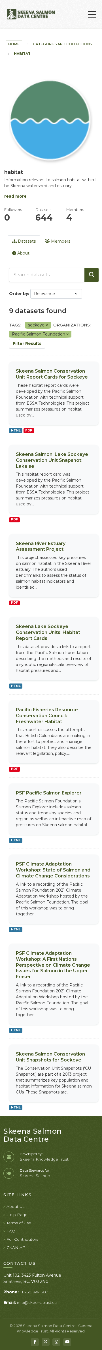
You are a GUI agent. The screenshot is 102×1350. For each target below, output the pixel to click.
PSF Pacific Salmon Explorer (49, 793)
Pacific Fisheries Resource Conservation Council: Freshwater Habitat (47, 715)
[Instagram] (56, 1342)
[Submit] (91, 275)
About (22, 253)
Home (14, 44)
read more (15, 196)
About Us (15, 1206)
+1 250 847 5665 (34, 1292)
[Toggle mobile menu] (92, 14)
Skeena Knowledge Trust (44, 1159)
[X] (46, 1342)
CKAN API (17, 1247)
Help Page (17, 1214)
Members (60, 241)
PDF (28, 430)
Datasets (26, 241)
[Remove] (47, 325)
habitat (22, 54)
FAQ (11, 1231)
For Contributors (22, 1239)
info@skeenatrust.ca (37, 1302)
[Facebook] (35, 1342)
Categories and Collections (62, 44)
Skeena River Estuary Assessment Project (40, 546)
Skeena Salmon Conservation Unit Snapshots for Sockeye (50, 1057)
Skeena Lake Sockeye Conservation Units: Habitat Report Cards (48, 632)
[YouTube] (67, 1342)
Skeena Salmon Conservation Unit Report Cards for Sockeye (52, 374)
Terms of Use (19, 1223)
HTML (15, 430)
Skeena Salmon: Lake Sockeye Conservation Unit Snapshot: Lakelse (52, 460)
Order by (18, 293)
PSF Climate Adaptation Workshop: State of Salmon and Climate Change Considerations (53, 870)
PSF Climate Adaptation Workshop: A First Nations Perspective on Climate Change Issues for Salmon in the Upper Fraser (53, 964)
